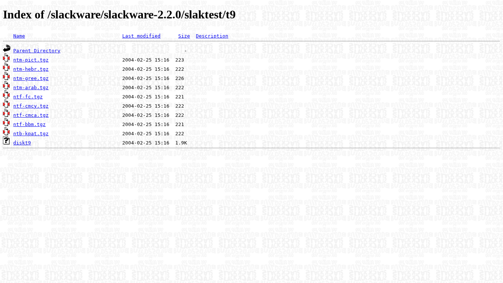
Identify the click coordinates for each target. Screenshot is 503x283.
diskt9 (22, 143)
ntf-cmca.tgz (31, 115)
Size (184, 36)
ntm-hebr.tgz (31, 69)
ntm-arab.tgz (31, 87)
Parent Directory (36, 50)
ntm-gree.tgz (31, 78)
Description (212, 36)
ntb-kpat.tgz (31, 133)
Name (19, 36)
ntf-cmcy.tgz (31, 106)
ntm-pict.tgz (31, 60)
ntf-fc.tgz (28, 96)
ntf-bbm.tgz (29, 124)
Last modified (141, 36)
